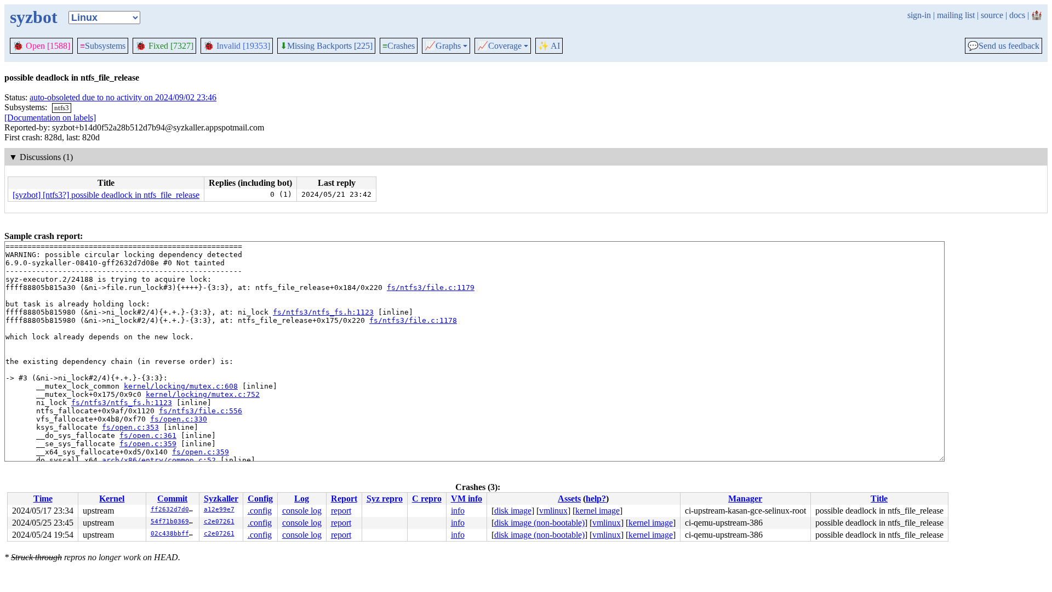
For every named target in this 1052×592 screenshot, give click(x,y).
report (341, 510)
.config (260, 510)
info (458, 510)
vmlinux (553, 510)
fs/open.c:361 (147, 435)
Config (260, 498)
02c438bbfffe (174, 533)
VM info (466, 498)
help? (596, 498)
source (992, 15)
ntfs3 (61, 108)
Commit (172, 498)
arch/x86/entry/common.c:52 (159, 460)
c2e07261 (219, 521)
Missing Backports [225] (326, 46)
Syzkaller (221, 498)
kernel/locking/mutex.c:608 (181, 386)
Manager (745, 498)
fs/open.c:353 (130, 427)
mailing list (956, 15)
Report (344, 498)
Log (301, 498)
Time (43, 498)
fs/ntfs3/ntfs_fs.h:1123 (323, 312)
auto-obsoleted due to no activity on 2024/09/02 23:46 (123, 97)
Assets (569, 498)
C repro (427, 498)
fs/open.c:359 (147, 444)
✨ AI (549, 45)
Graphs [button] (443, 46)
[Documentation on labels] (50, 117)
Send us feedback (1003, 46)
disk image (512, 510)
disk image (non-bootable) (539, 522)
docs (1017, 15)
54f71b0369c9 (174, 521)
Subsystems (102, 45)
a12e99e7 (219, 509)
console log (302, 510)
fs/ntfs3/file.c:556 (200, 411)
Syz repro (385, 498)
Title (879, 498)
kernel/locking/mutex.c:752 (203, 394)
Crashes (398, 45)
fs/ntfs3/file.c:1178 (413, 320)
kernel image (597, 510)
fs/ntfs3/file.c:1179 (430, 287)
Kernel (111, 498)
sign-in (919, 15)
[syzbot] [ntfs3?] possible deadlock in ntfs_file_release (106, 195)
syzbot (34, 17)
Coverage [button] (499, 46)
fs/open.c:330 (178, 419)
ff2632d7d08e (174, 509)
